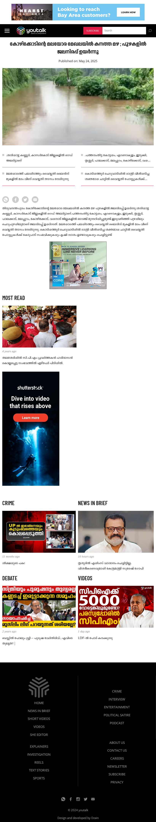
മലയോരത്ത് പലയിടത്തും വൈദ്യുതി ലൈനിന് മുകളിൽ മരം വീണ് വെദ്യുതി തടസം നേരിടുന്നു (37, 176)
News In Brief (39, 711)
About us (117, 742)
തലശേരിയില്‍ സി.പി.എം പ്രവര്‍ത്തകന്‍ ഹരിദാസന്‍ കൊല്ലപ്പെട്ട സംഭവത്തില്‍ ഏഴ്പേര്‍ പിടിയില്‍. (37, 360)
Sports (39, 778)
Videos (39, 726)
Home (39, 703)
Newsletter (117, 766)
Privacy (117, 782)
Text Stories (39, 770)
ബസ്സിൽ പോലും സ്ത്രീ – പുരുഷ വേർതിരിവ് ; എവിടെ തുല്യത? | (37, 641)
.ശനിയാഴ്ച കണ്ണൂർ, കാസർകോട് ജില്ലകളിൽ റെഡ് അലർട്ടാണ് (39, 158)
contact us (117, 750)
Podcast (117, 723)
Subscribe (92, 30)
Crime (117, 691)
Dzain (95, 818)
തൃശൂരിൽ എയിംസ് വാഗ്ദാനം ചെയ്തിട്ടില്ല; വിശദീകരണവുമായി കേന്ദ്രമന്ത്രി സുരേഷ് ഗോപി (111, 566)
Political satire (117, 715)
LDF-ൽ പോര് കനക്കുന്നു (95, 638)
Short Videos (39, 718)
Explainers (39, 746)
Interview (117, 699)
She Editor (39, 734)
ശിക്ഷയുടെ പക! (13, 563)
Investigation (39, 754)
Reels (38, 762)
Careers (117, 758)
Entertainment (117, 707)
